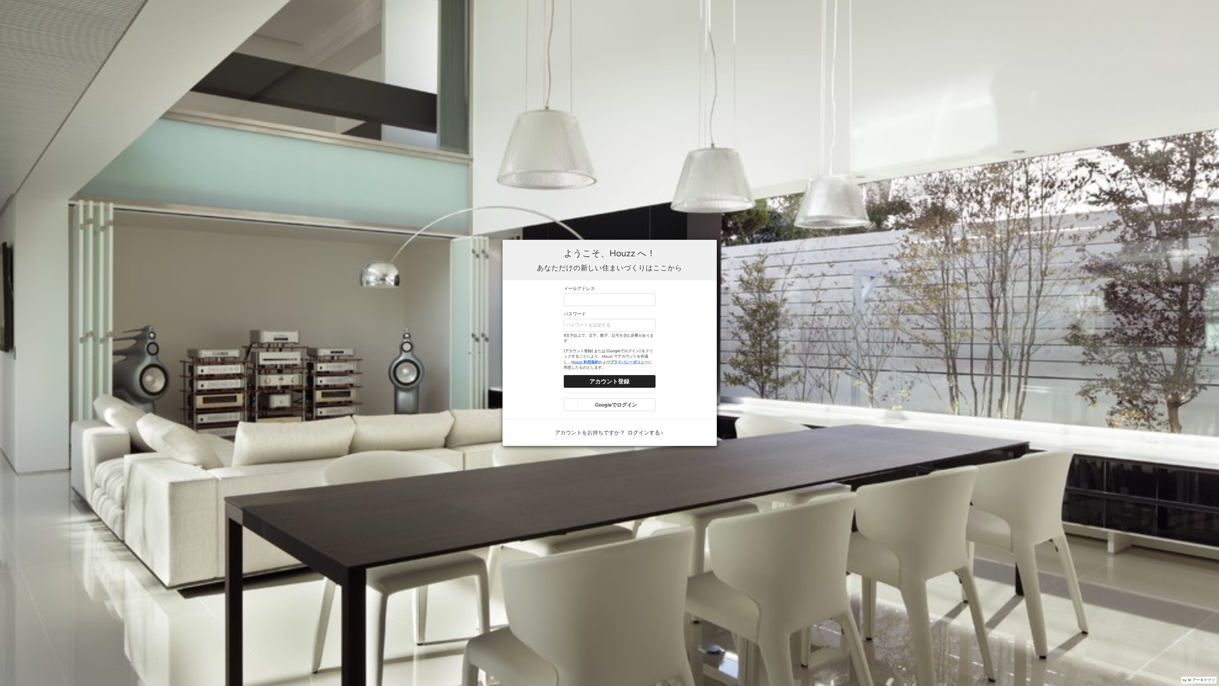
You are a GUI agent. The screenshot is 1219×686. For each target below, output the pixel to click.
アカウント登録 (609, 381)
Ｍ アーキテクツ (1201, 680)
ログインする (644, 432)
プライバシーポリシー (629, 362)
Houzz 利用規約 (585, 362)
